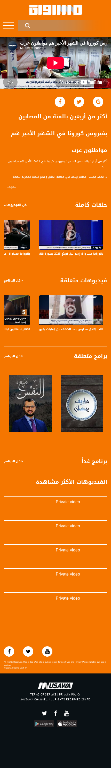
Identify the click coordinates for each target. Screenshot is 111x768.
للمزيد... (11, 187)
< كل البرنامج (13, 280)
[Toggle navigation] (8, 25)
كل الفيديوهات (15, 205)
